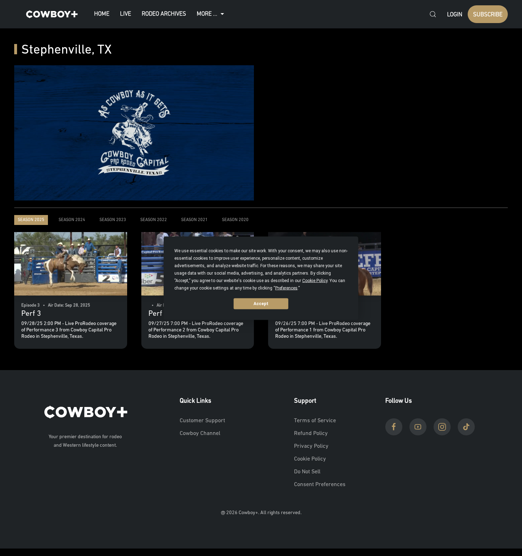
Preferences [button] (286, 287)
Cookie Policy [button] (314, 280)
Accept (261, 303)
